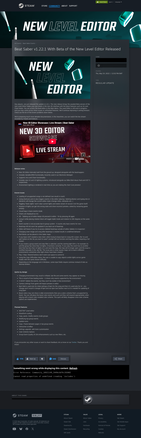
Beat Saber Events (29, 43)
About (64, 6)
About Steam (68, 418)
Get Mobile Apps (122, 422)
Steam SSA (67, 422)
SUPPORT (73, 6)
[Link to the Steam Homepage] (27, 7)
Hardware (86, 425)
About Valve (87, 418)
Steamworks (68, 425)
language (117, 2)
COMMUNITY (54, 6)
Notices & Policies (104, 425)
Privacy (100, 418)
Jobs (84, 422)
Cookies (101, 429)
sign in (110, 2)
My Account (121, 429)
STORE (44, 6)
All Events (18, 43)
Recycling (86, 429)
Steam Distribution (70, 429)
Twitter (74, 342)
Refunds (101, 432)
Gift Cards (67, 432)
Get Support (121, 425)
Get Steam (120, 418)
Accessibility (102, 422)
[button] (111, 60)
